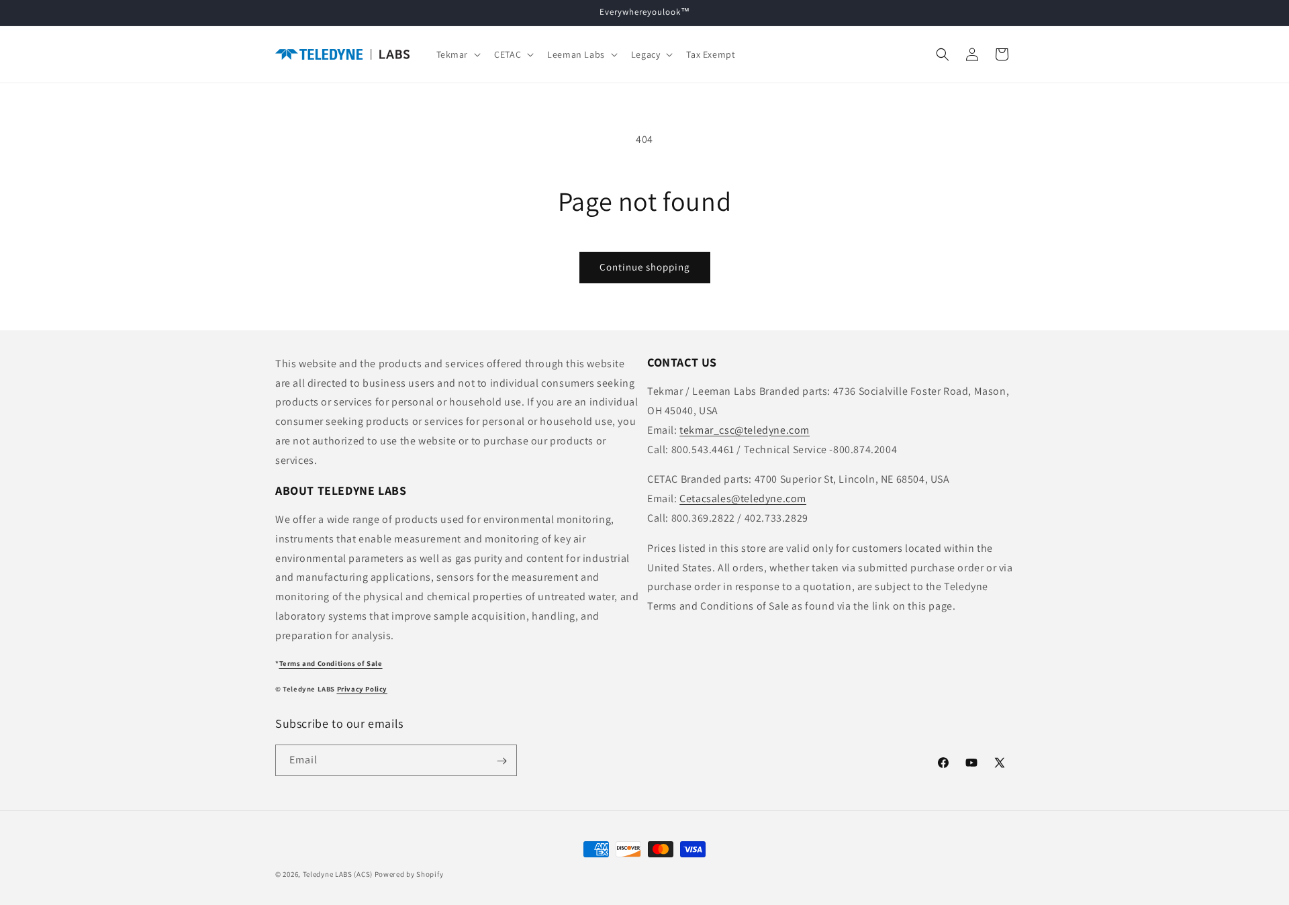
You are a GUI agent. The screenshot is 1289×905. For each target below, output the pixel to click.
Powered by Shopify (409, 874)
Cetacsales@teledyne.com (742, 499)
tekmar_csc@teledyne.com (744, 430)
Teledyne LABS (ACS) (338, 874)
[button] (457, 54)
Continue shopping (645, 266)
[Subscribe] (501, 761)
